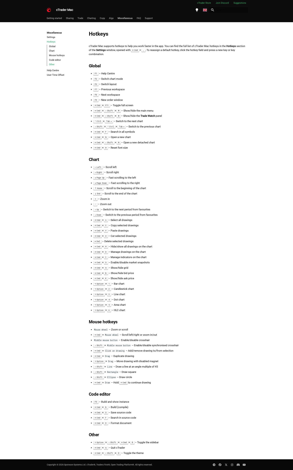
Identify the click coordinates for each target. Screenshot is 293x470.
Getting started (54, 18)
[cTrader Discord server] (238, 464)
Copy (102, 18)
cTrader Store (204, 3)
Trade (80, 18)
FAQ (139, 18)
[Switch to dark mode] (197, 10)
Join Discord (222, 3)
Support (149, 18)
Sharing (70, 18)
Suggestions (239, 3)
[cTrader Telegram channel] (214, 464)
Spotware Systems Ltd (74, 464)
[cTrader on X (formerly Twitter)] (226, 464)
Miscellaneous (125, 18)
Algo (111, 18)
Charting (91, 18)
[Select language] (205, 10)
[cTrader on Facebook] (220, 464)
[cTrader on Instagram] (232, 464)
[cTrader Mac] (48, 10)
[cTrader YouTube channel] (244, 464)
